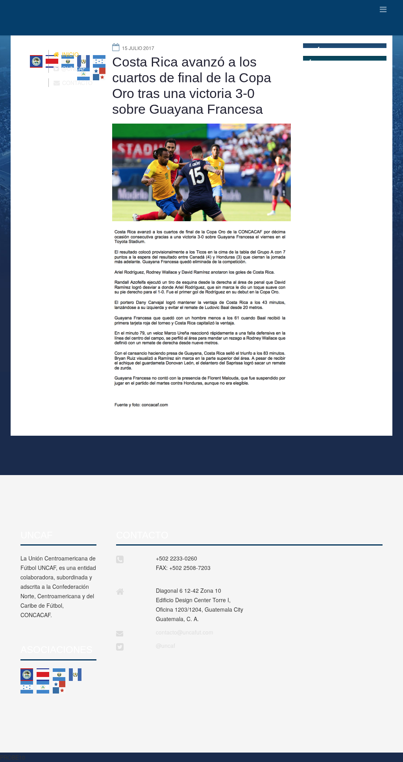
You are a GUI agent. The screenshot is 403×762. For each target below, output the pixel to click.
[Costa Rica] (43, 674)
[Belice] (26, 674)
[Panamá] (59, 687)
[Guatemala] (75, 674)
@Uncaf (73, 68)
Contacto (76, 83)
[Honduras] (26, 687)
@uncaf (165, 645)
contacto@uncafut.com (184, 632)
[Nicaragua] (43, 687)
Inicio (69, 54)
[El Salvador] (59, 674)
